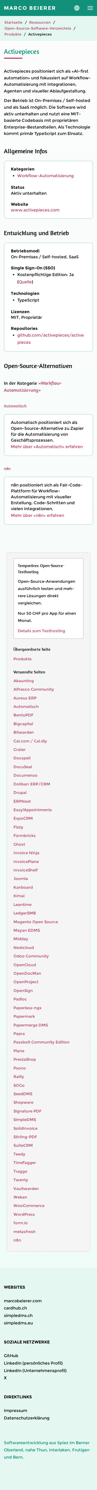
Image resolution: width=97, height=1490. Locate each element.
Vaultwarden (26, 1188)
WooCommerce (28, 1205)
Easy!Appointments (32, 809)
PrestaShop (24, 1059)
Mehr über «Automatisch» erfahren (47, 446)
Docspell (22, 758)
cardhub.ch (15, 1308)
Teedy (19, 1154)
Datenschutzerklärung (26, 1418)
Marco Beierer (30, 8)
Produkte (12, 34)
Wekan (20, 1197)
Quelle (25, 281)
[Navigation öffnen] (90, 8)
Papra (19, 1033)
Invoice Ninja (26, 852)
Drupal (20, 792)
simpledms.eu (18, 1323)
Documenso (25, 775)
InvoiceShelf (25, 870)
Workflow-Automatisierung (45, 175)
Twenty (20, 1179)
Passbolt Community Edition (41, 1042)
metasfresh (24, 1231)
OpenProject (25, 981)
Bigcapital (23, 723)
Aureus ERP (24, 698)
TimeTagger (24, 1162)
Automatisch (15, 405)
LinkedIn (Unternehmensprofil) (35, 1370)
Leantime (22, 904)
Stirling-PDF (25, 1136)
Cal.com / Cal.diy (30, 741)
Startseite (13, 22)
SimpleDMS (24, 1119)
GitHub (11, 1355)
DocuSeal (22, 766)
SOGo (19, 1085)
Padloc (20, 999)
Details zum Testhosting (41, 630)
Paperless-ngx (27, 1007)
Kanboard (23, 887)
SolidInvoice (25, 1128)
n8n (7, 468)
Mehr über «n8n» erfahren (37, 515)
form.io (20, 1222)
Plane (18, 1050)
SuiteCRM (23, 1145)
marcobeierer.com (23, 1300)
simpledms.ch (18, 1315)
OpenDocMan (27, 973)
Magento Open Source (35, 921)
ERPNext (22, 801)
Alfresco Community (33, 689)
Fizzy (18, 827)
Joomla (20, 878)
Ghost (19, 844)
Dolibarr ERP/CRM (31, 784)
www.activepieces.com (35, 210)
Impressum (15, 1410)
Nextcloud (23, 947)
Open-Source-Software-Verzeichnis (37, 28)
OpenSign (23, 990)
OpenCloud (24, 964)
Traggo (20, 1171)
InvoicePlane (26, 861)
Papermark (24, 1016)
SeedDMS (22, 1093)
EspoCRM (23, 818)
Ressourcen (40, 22)
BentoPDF (23, 715)
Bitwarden (23, 732)
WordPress (24, 1214)
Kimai (19, 895)
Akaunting (23, 680)
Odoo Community (31, 956)
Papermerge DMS (30, 1025)
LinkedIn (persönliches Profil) (33, 1363)
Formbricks (24, 835)
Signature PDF (27, 1111)
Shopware (23, 1102)
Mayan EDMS (26, 930)
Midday (20, 938)
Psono (19, 1068)
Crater (19, 749)
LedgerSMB (24, 913)
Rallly (18, 1076)
